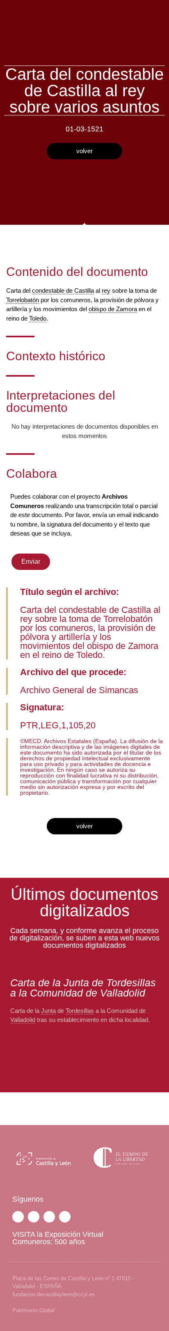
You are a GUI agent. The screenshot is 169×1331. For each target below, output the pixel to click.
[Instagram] (49, 1217)
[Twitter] (33, 1217)
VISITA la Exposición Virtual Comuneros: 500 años (57, 1238)
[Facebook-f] (18, 1217)
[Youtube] (65, 1217)
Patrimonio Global (33, 1310)
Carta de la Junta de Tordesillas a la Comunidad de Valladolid (83, 988)
